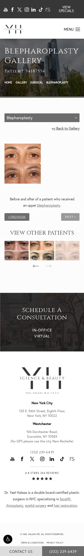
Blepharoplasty (57, 82)
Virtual (42, 336)
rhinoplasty (14, 505)
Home (8, 82)
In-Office (42, 330)
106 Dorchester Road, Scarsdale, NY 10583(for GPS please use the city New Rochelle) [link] (42, 436)
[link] (42, 452)
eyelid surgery (35, 505)
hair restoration (65, 505)
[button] (7, 539)
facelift (65, 499)
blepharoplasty (48, 205)
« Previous (17, 217)
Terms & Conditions (32, 542)
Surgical (36, 82)
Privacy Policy (55, 542)
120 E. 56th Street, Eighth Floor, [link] (42, 413)
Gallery (21, 82)
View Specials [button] (66, 9)
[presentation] (36, 266)
